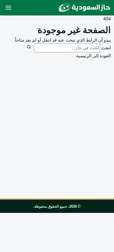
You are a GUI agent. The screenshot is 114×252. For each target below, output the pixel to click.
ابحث (106, 48)
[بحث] (29, 47)
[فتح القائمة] (8, 8)
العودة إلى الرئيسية (93, 56)
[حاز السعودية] (84, 7)
